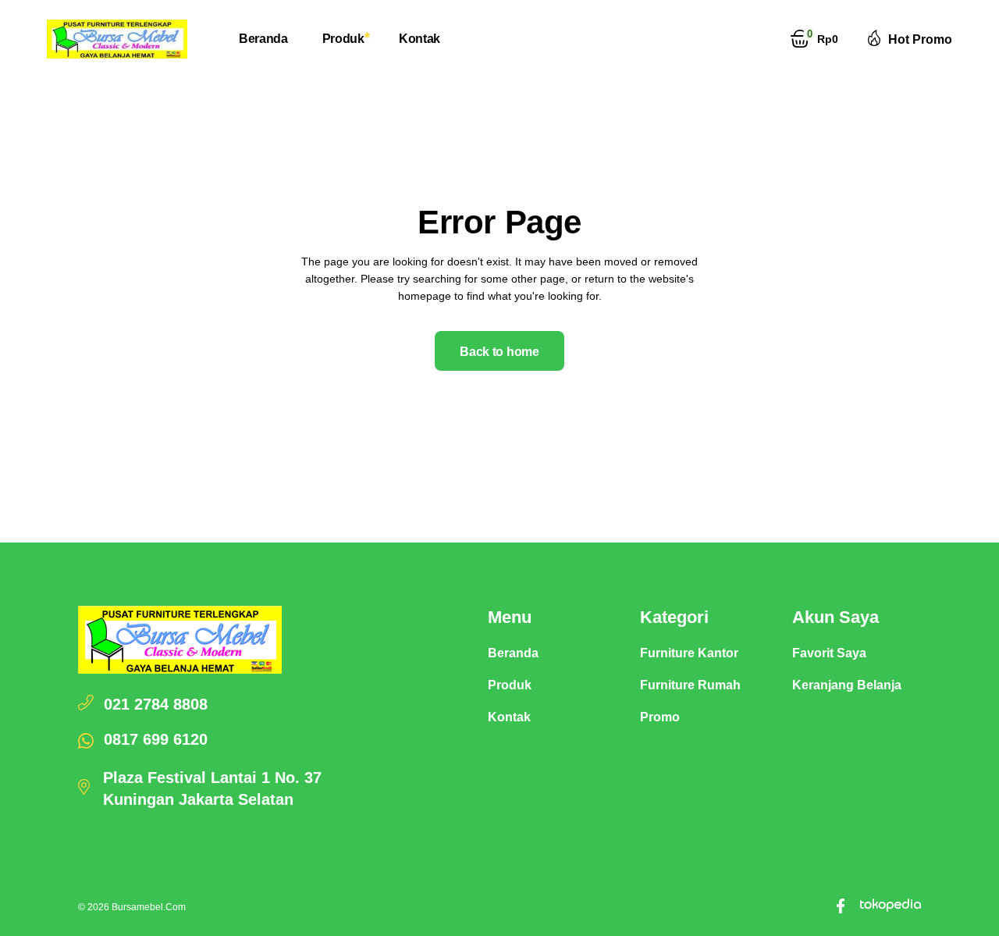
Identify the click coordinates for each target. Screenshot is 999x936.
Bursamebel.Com (149, 907)
